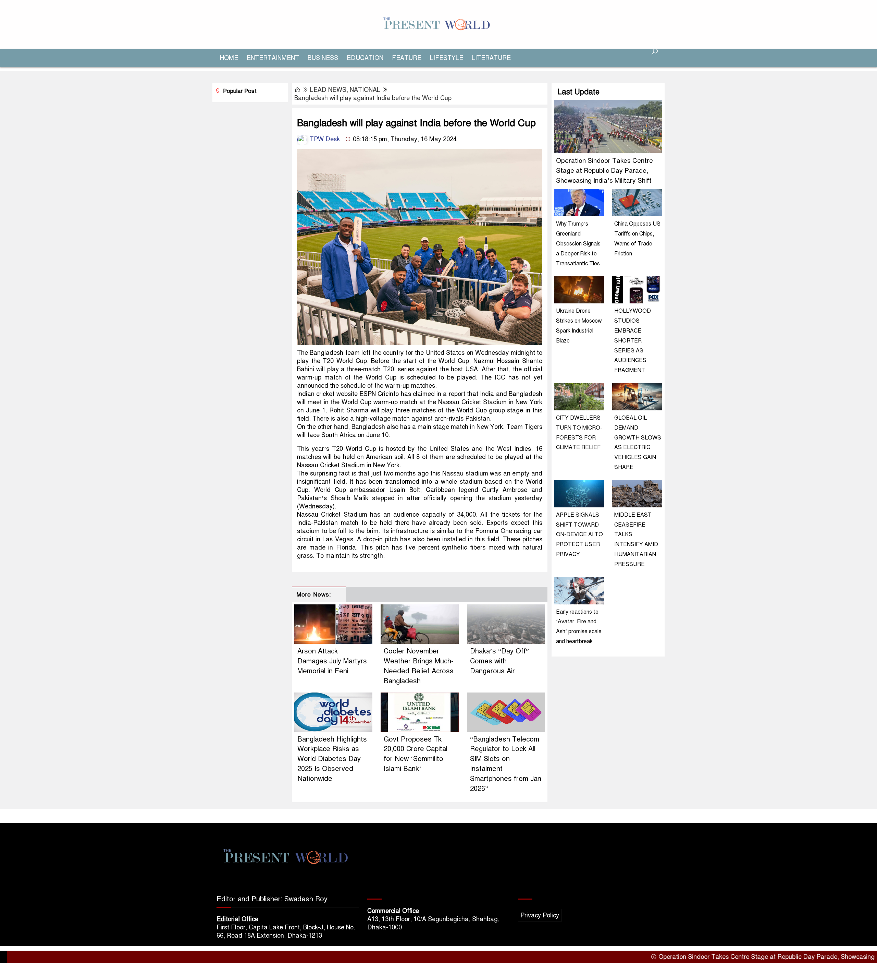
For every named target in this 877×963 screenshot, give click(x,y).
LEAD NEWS (328, 90)
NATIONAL (365, 90)
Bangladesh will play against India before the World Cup (373, 98)
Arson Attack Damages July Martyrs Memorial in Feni (332, 661)
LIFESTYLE (446, 58)
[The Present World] (438, 24)
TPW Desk (324, 139)
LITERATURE (491, 58)
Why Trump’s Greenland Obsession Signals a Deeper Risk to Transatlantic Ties (578, 243)
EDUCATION (365, 58)
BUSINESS (323, 58)
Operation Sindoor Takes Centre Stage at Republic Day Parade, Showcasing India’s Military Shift (604, 170)
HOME (229, 58)
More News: (313, 594)
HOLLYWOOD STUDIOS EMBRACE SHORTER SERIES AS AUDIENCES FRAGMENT (632, 341)
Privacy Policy (539, 915)
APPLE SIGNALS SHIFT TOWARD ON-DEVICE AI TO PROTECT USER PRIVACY (579, 534)
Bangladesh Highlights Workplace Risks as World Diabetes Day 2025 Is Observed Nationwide (332, 759)
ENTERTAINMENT (273, 58)
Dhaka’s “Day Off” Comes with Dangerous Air (499, 661)
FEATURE (406, 58)
